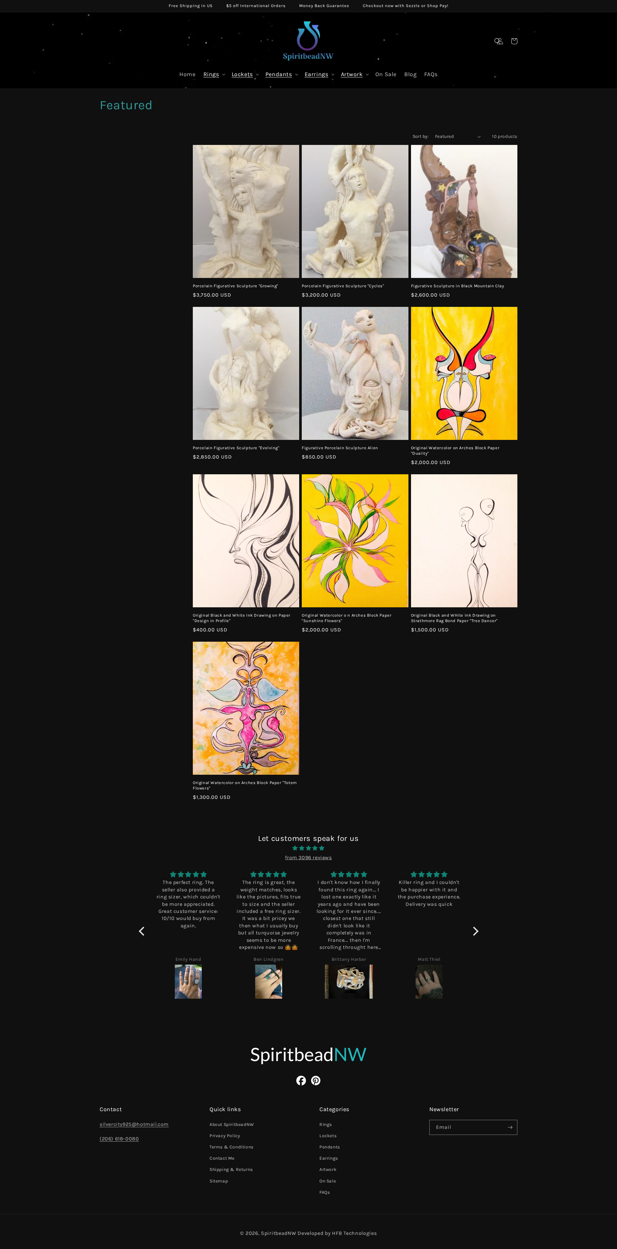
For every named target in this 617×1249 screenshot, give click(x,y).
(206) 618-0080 (119, 1139)
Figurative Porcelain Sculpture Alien (340, 447)
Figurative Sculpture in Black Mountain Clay (457, 285)
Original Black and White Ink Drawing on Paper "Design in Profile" (242, 618)
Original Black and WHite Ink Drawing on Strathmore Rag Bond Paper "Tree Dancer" (454, 618)
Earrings (316, 74)
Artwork (352, 74)
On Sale (327, 1181)
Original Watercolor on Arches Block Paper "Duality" (455, 450)
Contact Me (222, 1158)
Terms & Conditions (232, 1147)
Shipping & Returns (231, 1169)
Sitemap (219, 1181)
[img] (308, 848)
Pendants (278, 74)
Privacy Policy (225, 1135)
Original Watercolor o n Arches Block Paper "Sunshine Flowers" (346, 618)
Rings (211, 74)
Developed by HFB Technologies (337, 1233)
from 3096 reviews (308, 857)
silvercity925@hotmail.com (134, 1124)
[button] (497, 41)
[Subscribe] (510, 1127)
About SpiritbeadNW (232, 1124)
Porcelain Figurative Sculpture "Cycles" (343, 285)
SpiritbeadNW (278, 1233)
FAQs (324, 1192)
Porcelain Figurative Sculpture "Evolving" (236, 447)
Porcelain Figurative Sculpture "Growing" (235, 285)
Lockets (242, 74)
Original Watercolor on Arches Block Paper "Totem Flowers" (245, 785)
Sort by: (421, 136)
